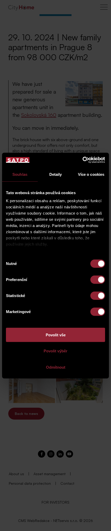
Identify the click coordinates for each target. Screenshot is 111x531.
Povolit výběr (55, 351)
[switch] (97, 279)
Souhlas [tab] (19, 174)
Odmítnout (55, 367)
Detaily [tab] (55, 174)
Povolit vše (56, 334)
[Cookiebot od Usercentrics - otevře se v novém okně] (82, 160)
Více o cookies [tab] (91, 174)
